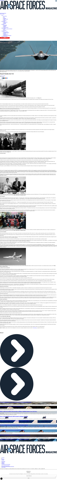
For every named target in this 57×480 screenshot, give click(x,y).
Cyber (4, 19)
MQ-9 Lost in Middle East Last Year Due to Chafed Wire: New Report (15, 434)
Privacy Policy (4, 467)
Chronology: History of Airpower (7, 28)
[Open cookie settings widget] (1, 479)
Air (3, 16)
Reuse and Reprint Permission (7, 35)
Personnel (4, 18)
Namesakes (4, 30)
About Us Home (5, 31)
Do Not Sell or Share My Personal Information (8, 466)
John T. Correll (3, 75)
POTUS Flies (35, 327)
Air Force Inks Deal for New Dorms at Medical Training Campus (14, 424)
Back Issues (4, 25)
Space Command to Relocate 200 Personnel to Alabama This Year (14, 416)
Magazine (3, 24)
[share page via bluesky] (7, 78)
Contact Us (4, 34)
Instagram (3, 459)
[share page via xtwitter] (3, 78)
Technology (4, 20)
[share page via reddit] (5, 78)
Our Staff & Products (6, 32)
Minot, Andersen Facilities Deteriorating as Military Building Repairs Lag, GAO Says (18, 411)
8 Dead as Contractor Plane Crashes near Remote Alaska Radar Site (14, 420)
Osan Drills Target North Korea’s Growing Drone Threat (12, 429)
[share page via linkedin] (4, 78)
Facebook (3, 457)
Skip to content (2, 0)
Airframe (4, 22)
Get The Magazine (5, 27)
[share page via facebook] (2, 78)
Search (5, 13)
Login (3, 13)
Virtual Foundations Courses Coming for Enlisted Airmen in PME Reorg (15, 402)
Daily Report (3, 21)
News (2, 15)
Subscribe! (4, 23)
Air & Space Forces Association (6, 464)
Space (4, 17)
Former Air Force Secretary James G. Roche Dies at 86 (12, 406)
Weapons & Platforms (4, 36)
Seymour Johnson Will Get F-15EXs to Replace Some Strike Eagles (14, 439)
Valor (4, 29)
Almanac (4, 26)
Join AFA (1, 13)
